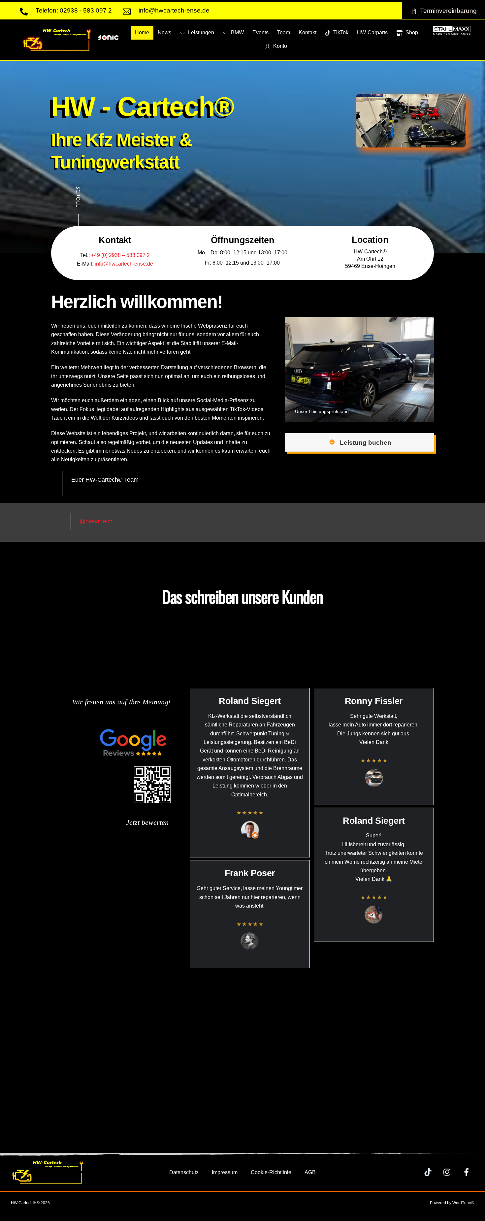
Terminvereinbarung (448, 10)
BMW (237, 32)
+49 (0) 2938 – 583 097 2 (120, 255)
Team (283, 32)
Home (142, 32)
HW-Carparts (372, 32)
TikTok (340, 32)
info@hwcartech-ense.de (124, 264)
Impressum (225, 1172)
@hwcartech (96, 521)
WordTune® (463, 1203)
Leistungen (200, 32)
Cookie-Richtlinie (271, 1172)
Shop (411, 32)
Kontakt (307, 32)
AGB (310, 1172)
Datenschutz (184, 1172)
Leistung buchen (365, 442)
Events (260, 32)
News (164, 32)
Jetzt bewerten (148, 822)
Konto (279, 46)
